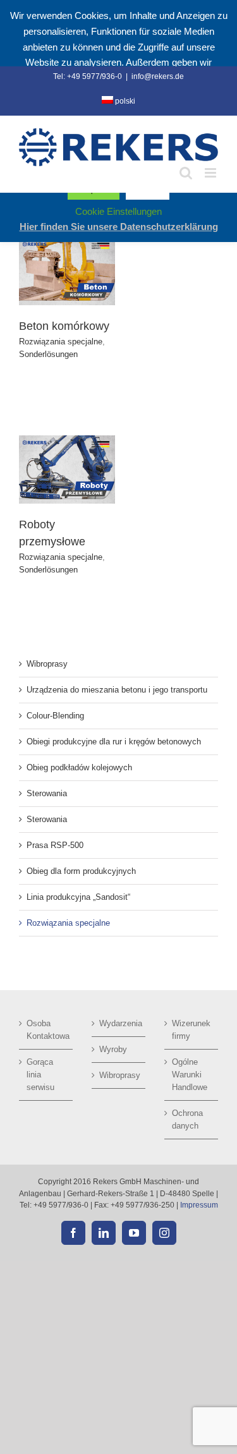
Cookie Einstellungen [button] (118, 211)
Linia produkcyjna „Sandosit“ (78, 897)
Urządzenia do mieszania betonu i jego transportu (117, 689)
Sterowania (47, 793)
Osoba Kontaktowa (46, 1030)
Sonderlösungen (48, 354)
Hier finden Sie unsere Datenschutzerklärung (119, 226)
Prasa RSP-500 (55, 845)
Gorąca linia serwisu (40, 1074)
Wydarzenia (119, 1023)
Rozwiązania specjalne (60, 341)
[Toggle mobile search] (185, 172)
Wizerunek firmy (191, 1030)
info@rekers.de (157, 76)
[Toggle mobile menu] (211, 172)
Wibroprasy (47, 664)
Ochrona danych (187, 1119)
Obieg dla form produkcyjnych (81, 871)
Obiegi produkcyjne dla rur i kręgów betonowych (114, 741)
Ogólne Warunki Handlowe (189, 1074)
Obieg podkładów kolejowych (79, 767)
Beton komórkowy (64, 326)
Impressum (199, 1205)
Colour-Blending (55, 715)
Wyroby (113, 1049)
